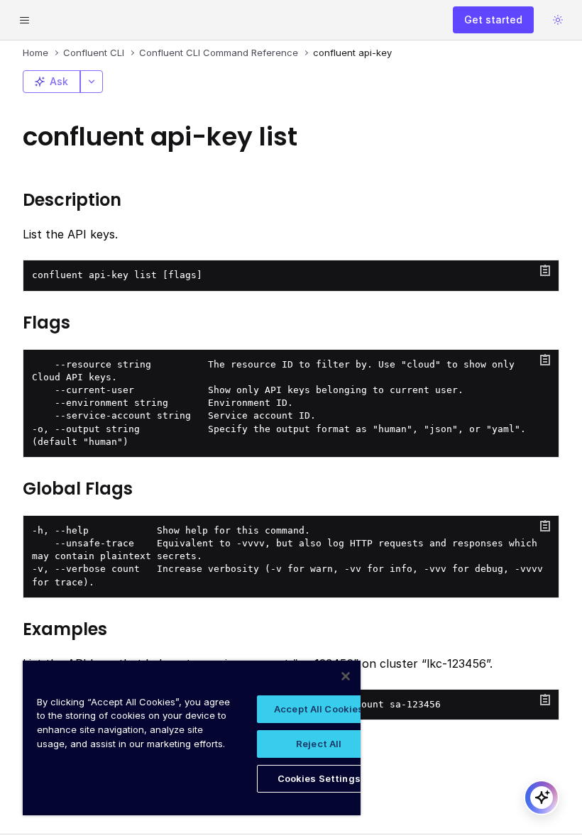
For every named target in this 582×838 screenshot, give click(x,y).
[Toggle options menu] (91, 81)
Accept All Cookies (318, 709)
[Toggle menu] (24, 20)
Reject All (318, 743)
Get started (493, 19)
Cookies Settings (319, 778)
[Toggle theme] (558, 20)
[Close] (345, 676)
